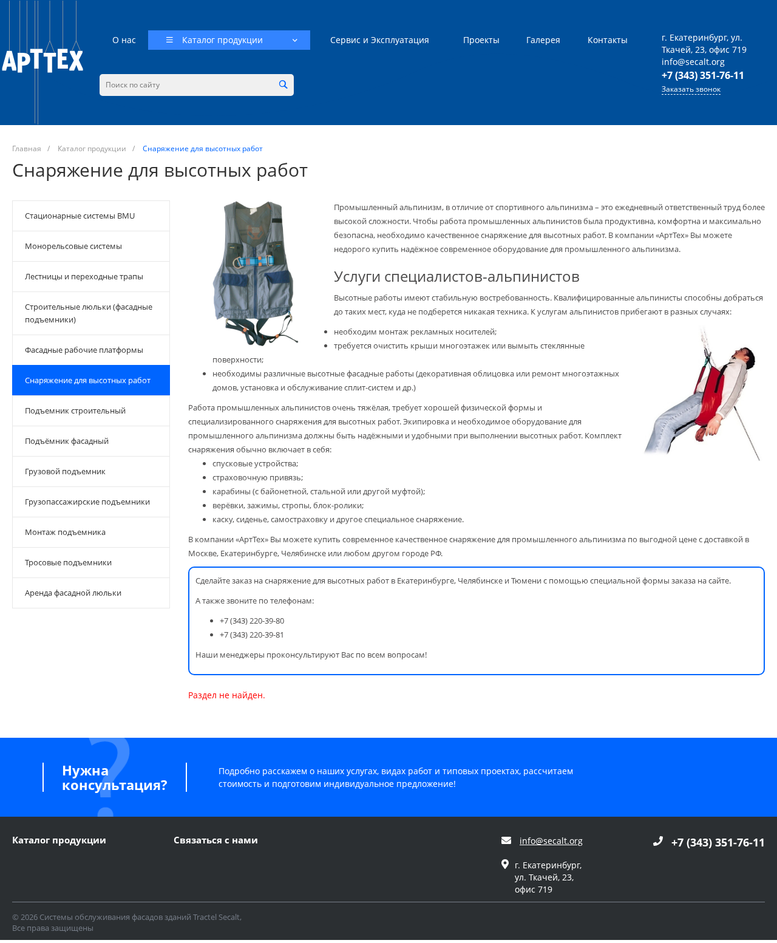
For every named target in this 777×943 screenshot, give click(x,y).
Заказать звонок (691, 89)
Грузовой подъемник (65, 471)
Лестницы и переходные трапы (84, 276)
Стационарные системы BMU (80, 215)
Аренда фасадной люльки (73, 592)
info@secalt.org (693, 61)
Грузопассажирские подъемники (87, 501)
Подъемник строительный (75, 410)
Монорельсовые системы (73, 245)
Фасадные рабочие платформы (84, 349)
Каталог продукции (59, 840)
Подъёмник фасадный (67, 440)
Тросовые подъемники (68, 562)
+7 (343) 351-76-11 (703, 75)
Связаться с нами (216, 840)
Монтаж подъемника (65, 531)
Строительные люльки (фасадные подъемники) (88, 313)
